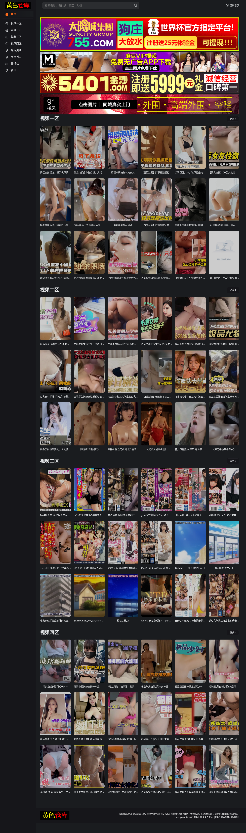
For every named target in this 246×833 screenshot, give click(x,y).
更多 (232, 118)
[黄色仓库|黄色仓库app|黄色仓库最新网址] (18, 5)
